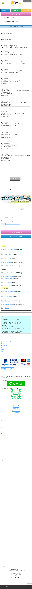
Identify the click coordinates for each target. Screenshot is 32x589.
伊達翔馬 (12, 304)
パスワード (3, 220)
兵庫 (8, 447)
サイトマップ (4, 566)
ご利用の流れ (5, 465)
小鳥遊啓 (12, 291)
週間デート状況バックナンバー (9, 552)
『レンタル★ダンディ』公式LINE (9, 510)
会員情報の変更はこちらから (16, 236)
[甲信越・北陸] (4, 445)
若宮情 (10, 258)
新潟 (12, 445)
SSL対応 (4, 498)
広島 (8, 449)
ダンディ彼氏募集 (6, 503)
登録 (19, 224)
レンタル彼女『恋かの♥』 (8, 554)
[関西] (2, 447)
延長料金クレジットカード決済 (7, 367)
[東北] (2, 442)
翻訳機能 (5, 470)
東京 (5, 443)
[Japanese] (9, 188)
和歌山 (19, 447)
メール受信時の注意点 (7, 500)
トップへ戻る (5, 586)
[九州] (2, 451)
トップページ (5, 462)
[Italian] (7, 188)
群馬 (22, 443)
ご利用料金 (5, 490)
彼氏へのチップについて (6, 369)
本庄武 (10, 282)
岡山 (5, 449)
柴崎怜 (10, 308)
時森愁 (10, 278)
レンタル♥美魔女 (6, 559)
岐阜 (8, 446)
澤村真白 (12, 266)
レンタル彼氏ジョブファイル (8, 522)
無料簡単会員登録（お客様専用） (9, 532)
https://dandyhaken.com (6, 422)
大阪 (5, 447)
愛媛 (11, 450)
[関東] (2, 443)
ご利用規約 (5, 493)
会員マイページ (5, 10)
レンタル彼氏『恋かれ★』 (8, 557)
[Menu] (3, 3)
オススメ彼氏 (4, 437)
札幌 (6, 441)
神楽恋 (10, 262)
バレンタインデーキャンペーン (9, 542)
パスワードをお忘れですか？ (12, 224)
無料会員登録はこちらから (16, 232)
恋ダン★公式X (7, 477)
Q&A (3, 488)
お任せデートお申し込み (7, 527)
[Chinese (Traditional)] (3, 188)
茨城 (17, 443)
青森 (5, 442)
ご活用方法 (5, 467)
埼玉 (12, 443)
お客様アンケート (6, 540)
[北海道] (2, 441)
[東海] (2, 446)
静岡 (13, 446)
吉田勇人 (12, 276)
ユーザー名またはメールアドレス (7, 217)
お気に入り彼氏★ (4, 438)
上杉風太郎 (13, 249)
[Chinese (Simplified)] (1, 188)
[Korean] (10, 188)
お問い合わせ (5, 507)
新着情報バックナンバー (7, 549)
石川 (17, 445)
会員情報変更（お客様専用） (8, 537)
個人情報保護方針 (6, 495)
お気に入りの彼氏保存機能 (9, 475)
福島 (13, 442)
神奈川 (8, 443)
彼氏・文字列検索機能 (8, 472)
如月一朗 (12, 254)
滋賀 (13, 447)
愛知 (5, 446)
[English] (4, 188)
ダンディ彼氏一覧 (6, 525)
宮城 (11, 442)
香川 (5, 450)
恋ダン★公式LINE (7, 479)
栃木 (20, 443)
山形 (16, 442)
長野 (9, 445)
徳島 (8, 450)
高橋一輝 (12, 296)
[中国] (2, 449)
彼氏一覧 (3, 435)
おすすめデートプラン (7, 486)
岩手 (8, 442)
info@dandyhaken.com (6, 425)
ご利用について (15, 10)
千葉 (14, 443)
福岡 (5, 451)
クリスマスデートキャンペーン (9, 547)
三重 (11, 446)
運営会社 (4, 512)
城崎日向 (12, 300)
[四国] (2, 450)
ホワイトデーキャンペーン (8, 544)
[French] (6, 188)
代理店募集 (5, 505)
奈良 (16, 447)
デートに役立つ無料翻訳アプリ (10, 482)
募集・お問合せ (26, 10)
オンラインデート (6, 530)
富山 (14, 445)
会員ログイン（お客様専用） (8, 535)
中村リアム (13, 272)
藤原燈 (10, 285)
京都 (11, 447)
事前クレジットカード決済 (6, 368)
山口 (11, 449)
